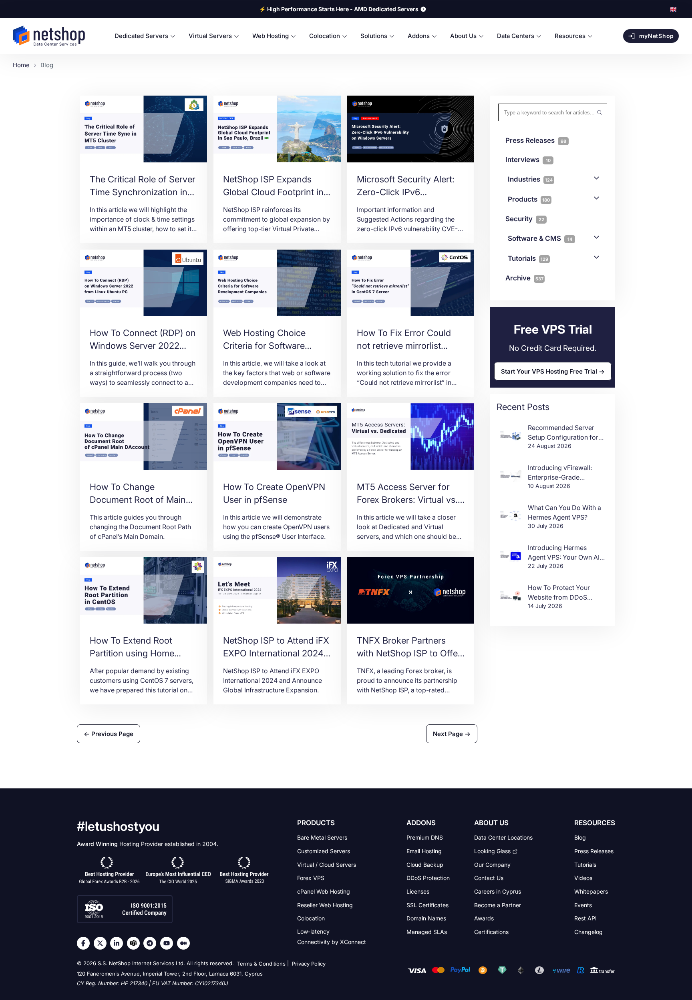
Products (529, 199)
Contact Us (488, 877)
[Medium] (185, 943)
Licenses (417, 891)
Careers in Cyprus (497, 891)
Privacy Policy (309, 964)
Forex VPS (310, 877)
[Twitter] (102, 943)
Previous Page (111, 734)
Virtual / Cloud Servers (326, 864)
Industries (530, 179)
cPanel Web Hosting (323, 891)
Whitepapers (591, 891)
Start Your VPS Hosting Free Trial (549, 371)
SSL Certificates (427, 904)
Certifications (491, 931)
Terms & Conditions (261, 964)
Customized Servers (323, 851)
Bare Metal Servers (322, 837)
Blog (580, 837)
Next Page (449, 734)
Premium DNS (424, 837)
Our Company (492, 864)
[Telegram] (151, 943)
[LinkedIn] (118, 943)
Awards (484, 918)
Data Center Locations (503, 837)
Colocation (311, 918)
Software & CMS (540, 238)
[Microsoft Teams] (135, 943)
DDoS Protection (428, 877)
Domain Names (426, 918)
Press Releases (594, 851)
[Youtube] (168, 943)
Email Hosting (424, 851)
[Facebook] (85, 943)
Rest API (585, 918)
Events (583, 904)
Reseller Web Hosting (325, 904)
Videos (583, 877)
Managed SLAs (426, 931)
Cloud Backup (424, 864)
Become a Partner (497, 904)
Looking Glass (492, 851)
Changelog (588, 931)
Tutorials (528, 258)
